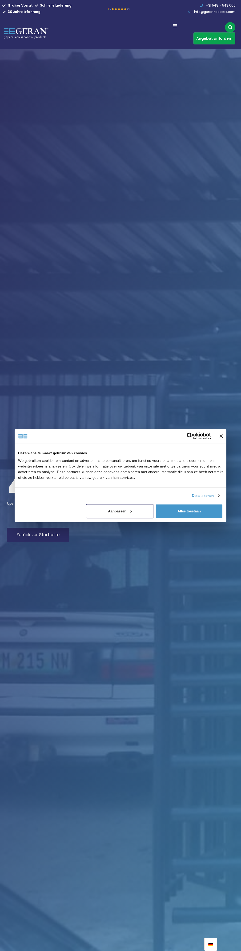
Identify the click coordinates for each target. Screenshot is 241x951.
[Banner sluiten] (221, 436)
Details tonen (203, 496)
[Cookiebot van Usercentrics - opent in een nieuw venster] (190, 436)
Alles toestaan (189, 511)
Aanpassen (117, 511)
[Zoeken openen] (230, 27)
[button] (175, 25)
